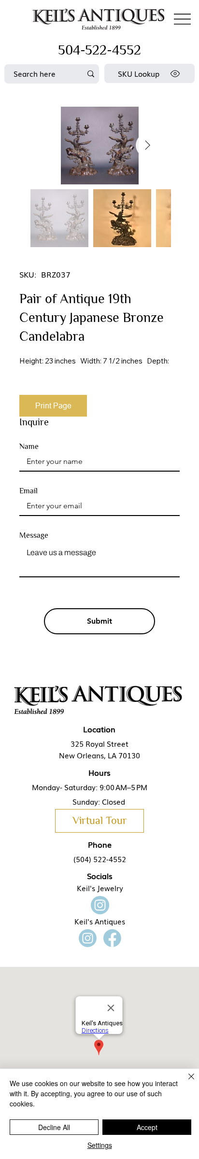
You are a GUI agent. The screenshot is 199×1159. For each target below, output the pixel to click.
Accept (147, 1127)
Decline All (54, 1127)
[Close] (185, 1082)
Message (33, 535)
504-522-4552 (99, 49)
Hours (99, 772)
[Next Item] (148, 145)
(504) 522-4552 (99, 858)
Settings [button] (99, 1145)
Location (99, 729)
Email (28, 491)
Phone (100, 844)
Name (29, 446)
